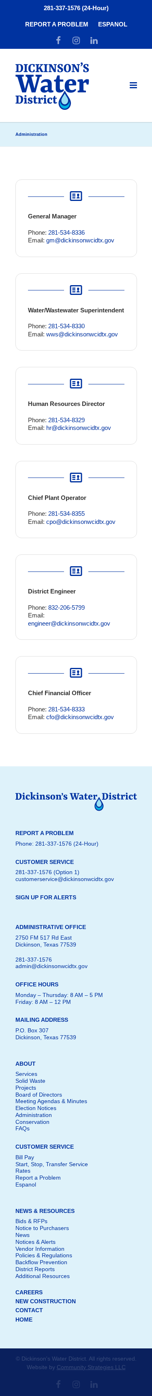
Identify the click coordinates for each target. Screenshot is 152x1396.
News (22, 1235)
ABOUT (25, 1063)
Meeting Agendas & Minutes (51, 1101)
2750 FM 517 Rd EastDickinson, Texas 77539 (45, 941)
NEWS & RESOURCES (45, 1211)
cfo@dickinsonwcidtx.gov (80, 716)
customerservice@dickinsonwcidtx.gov (64, 879)
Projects (25, 1087)
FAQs (22, 1128)
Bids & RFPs (31, 1221)
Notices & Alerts (35, 1242)
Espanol (25, 1184)
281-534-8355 (66, 513)
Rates (22, 1170)
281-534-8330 (66, 326)
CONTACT (29, 1310)
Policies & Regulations (43, 1255)
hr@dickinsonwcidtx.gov (78, 427)
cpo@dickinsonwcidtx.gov (81, 521)
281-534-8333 (66, 709)
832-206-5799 (66, 607)
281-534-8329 (66, 420)
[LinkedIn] (94, 41)
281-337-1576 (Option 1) (47, 872)
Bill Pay (24, 1157)
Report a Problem (38, 1177)
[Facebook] (58, 41)
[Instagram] (76, 41)
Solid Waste (30, 1081)
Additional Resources (42, 1276)
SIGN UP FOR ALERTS (45, 897)
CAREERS (29, 1292)
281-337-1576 (33, 959)
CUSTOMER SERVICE (44, 1146)
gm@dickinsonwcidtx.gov (80, 240)
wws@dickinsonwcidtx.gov (82, 334)
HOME (23, 1319)
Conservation (32, 1122)
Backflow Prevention (41, 1262)
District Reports (35, 1269)
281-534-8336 (66, 232)
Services (26, 1074)
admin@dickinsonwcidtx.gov (51, 966)
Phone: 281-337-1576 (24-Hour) (56, 843)
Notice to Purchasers (42, 1228)
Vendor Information (39, 1248)
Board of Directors (38, 1094)
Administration (33, 1115)
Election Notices (35, 1108)
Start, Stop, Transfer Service (51, 1164)
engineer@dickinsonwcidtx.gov (69, 623)
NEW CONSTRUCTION (45, 1301)
